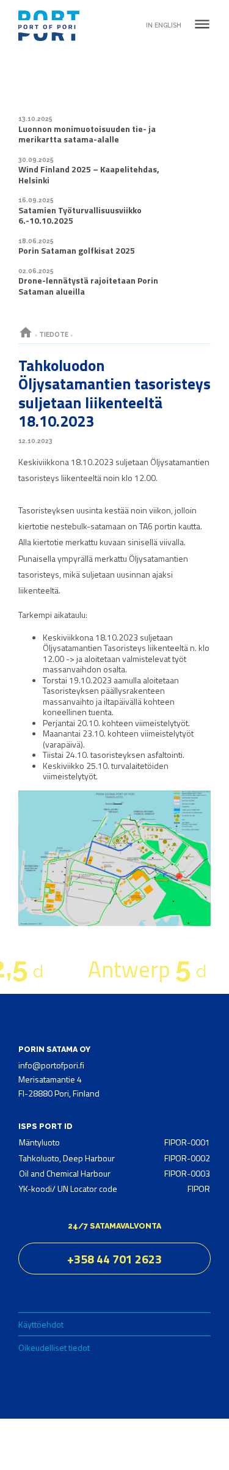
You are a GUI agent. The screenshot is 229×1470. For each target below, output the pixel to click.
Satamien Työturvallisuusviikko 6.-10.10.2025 (80, 215)
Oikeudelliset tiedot (54, 1347)
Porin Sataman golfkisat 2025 (76, 250)
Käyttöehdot (41, 1324)
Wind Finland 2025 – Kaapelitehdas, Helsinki (88, 174)
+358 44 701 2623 (114, 1259)
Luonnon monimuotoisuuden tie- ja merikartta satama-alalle (87, 134)
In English (163, 25)
